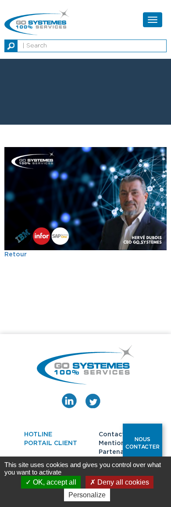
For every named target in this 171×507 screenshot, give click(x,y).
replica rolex (116, 4)
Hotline (38, 434)
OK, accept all (53, 482)
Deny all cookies (122, 482)
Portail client (50, 443)
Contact (112, 434)
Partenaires (117, 452)
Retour (15, 255)
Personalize (87, 495)
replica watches (25, 4)
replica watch (73, 4)
